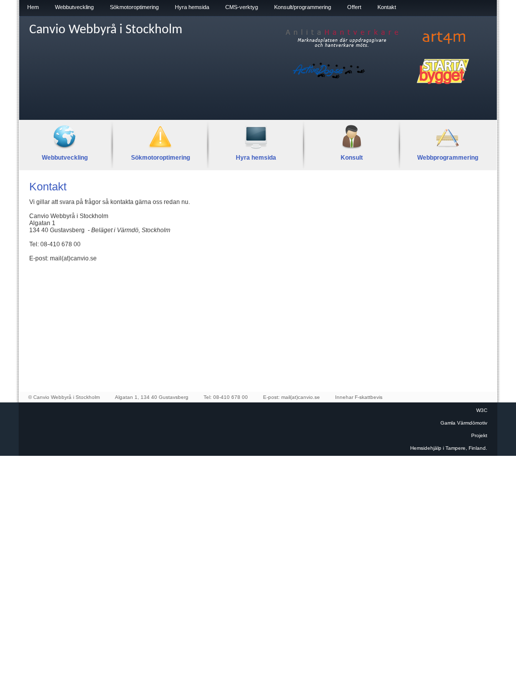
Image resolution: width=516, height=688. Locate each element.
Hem (33, 7)
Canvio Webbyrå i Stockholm (105, 30)
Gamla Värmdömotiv (463, 423)
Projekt (479, 435)
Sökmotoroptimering (134, 7)
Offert (354, 7)
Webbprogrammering (447, 157)
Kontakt (386, 7)
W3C (481, 410)
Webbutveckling (74, 7)
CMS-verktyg (241, 7)
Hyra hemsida (192, 7)
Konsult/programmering (302, 7)
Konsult (352, 157)
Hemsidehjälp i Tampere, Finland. (448, 448)
